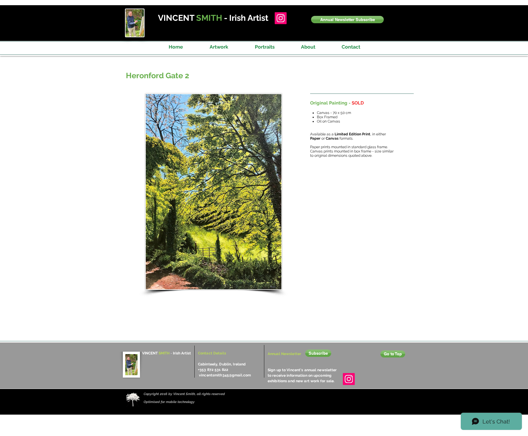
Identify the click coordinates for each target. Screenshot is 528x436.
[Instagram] (281, 18)
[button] (347, 19)
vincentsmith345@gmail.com (225, 375)
